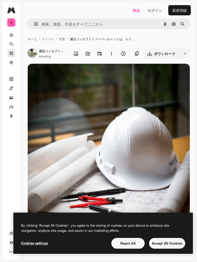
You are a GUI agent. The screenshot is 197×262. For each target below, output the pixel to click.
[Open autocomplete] (34, 24)
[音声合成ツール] (11, 116)
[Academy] (11, 242)
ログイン (155, 10)
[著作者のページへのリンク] (32, 53)
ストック (48, 39)
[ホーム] (11, 35)
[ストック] (11, 53)
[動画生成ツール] (11, 107)
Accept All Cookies (167, 243)
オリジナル (63, 73)
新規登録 (179, 10)
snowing (45, 56)
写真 (62, 39)
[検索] (11, 44)
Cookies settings (34, 243)
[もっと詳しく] (11, 62)
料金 (136, 10)
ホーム (32, 39)
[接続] (11, 233)
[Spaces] (11, 88)
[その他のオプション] (111, 53)
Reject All (128, 243)
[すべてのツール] (11, 79)
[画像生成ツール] (11, 97)
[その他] (11, 252)
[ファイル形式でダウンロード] (185, 53)
